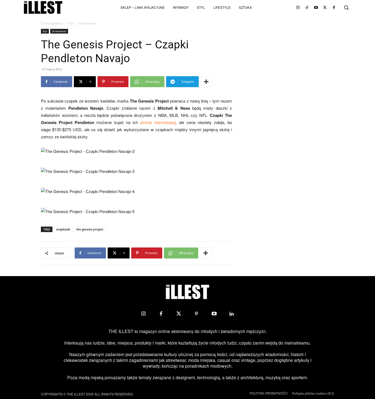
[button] (346, 7)
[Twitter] (325, 7)
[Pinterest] (196, 314)
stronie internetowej (158, 122)
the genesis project (89, 229)
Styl (71, 23)
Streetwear (59, 31)
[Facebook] (334, 7)
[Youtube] (316, 7)
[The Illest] (43, 7)
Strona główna (52, 23)
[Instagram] (298, 7)
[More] (206, 81)
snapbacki (63, 229)
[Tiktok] (307, 7)
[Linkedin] (232, 314)
